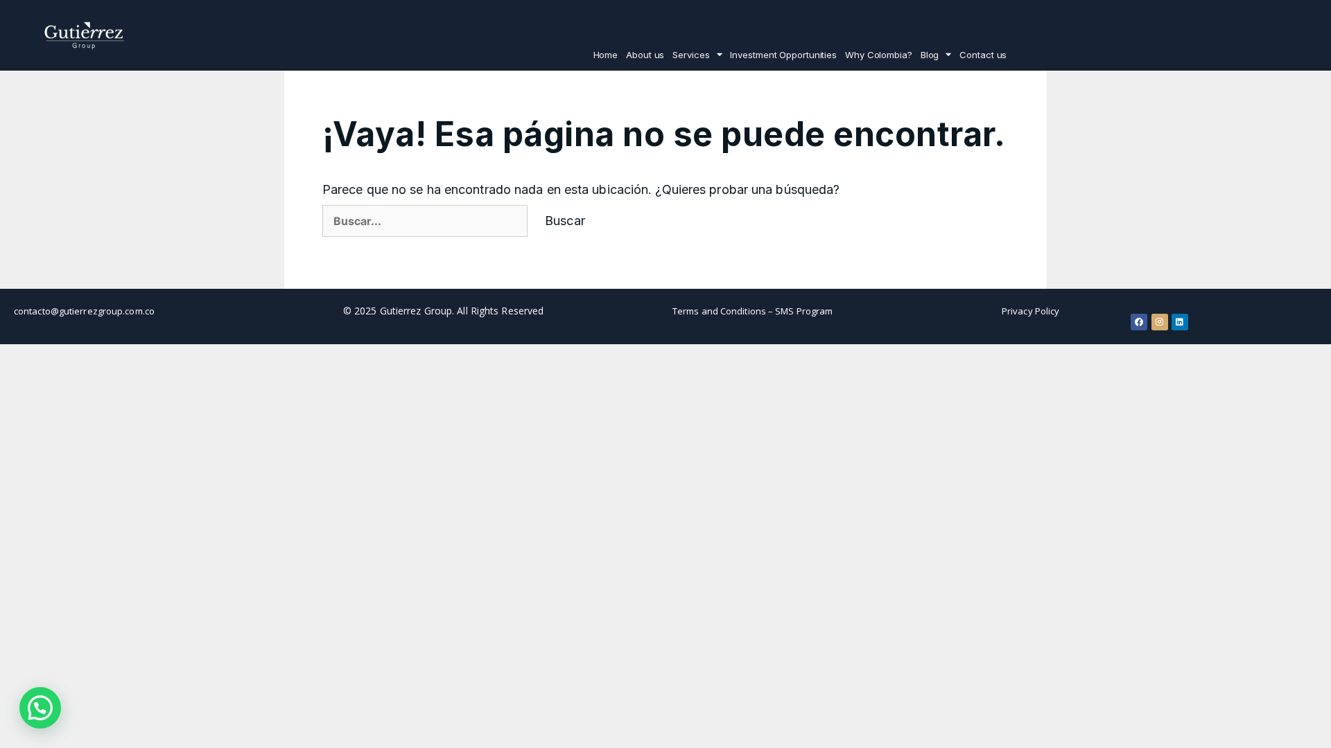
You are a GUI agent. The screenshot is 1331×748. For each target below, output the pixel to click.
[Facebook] (1139, 322)
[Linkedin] (1180, 322)
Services (690, 54)
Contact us (983, 54)
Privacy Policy (1030, 311)
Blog (930, 54)
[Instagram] (1159, 322)
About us (645, 54)
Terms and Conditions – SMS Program (752, 311)
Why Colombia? (878, 54)
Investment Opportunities (783, 54)
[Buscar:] (425, 221)
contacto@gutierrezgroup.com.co (84, 311)
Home (605, 54)
